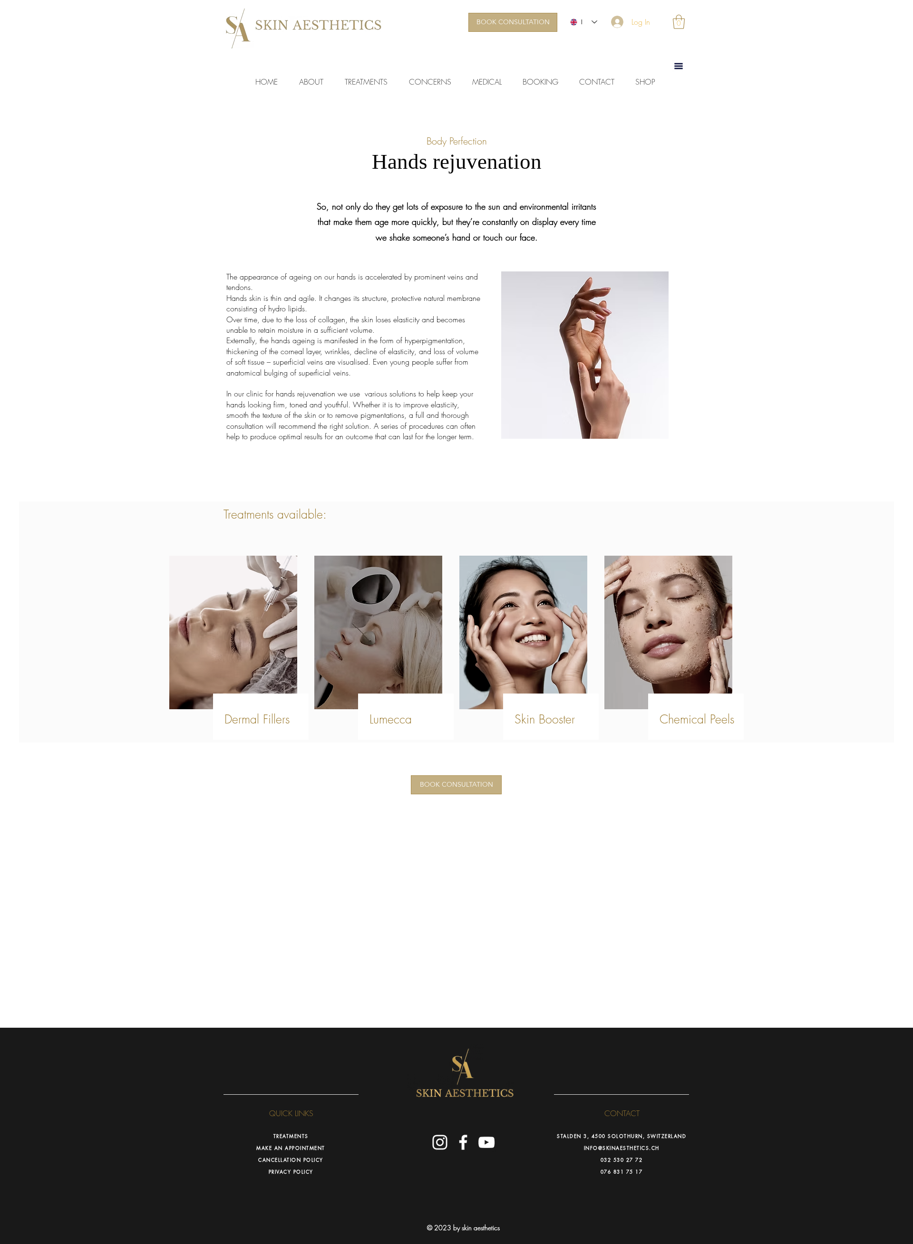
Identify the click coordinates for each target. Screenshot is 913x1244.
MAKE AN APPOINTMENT (290, 1147)
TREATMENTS (291, 1135)
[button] (679, 22)
